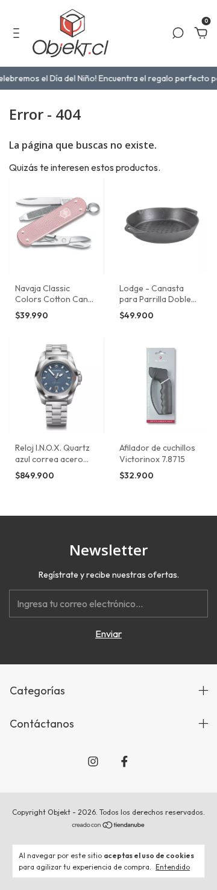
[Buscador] (177, 34)
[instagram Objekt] (93, 761)
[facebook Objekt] (124, 761)
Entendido (173, 866)
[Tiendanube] (108, 826)
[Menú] (18, 34)
